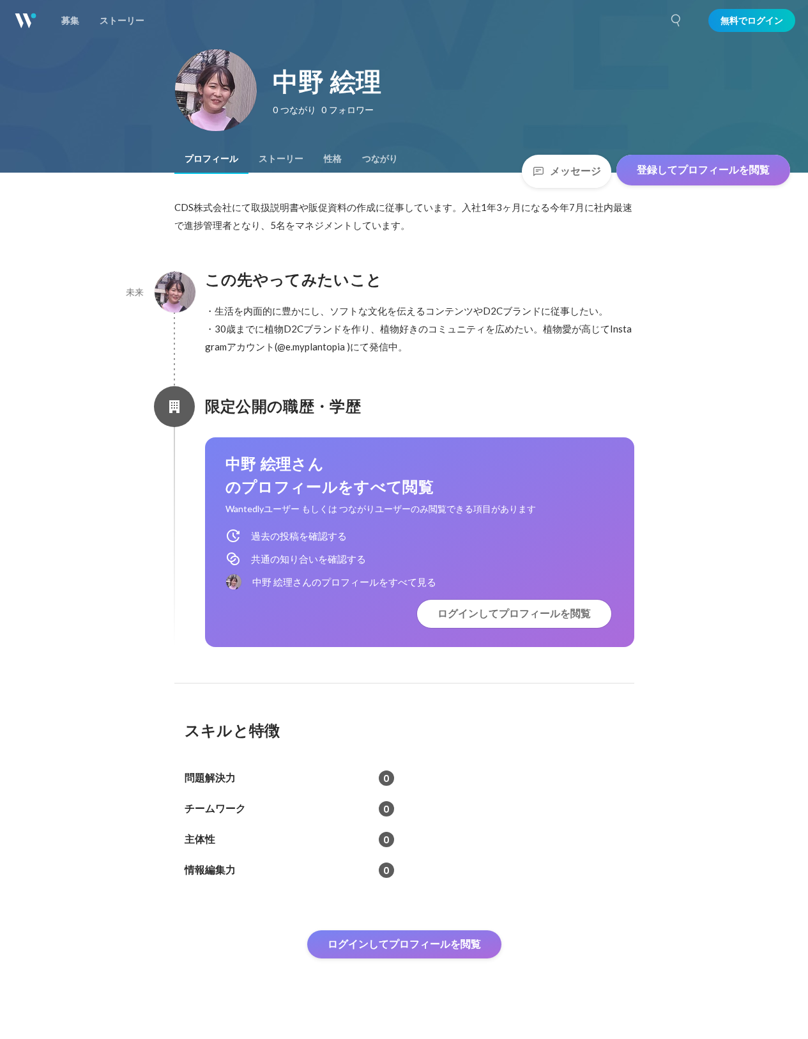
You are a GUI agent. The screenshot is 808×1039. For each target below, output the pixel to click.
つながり (380, 158)
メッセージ (575, 171)
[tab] (211, 158)
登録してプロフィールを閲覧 (703, 169)
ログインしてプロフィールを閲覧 (514, 613)
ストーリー (281, 158)
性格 (333, 158)
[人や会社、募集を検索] (676, 20)
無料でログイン (751, 20)
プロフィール (211, 158)
